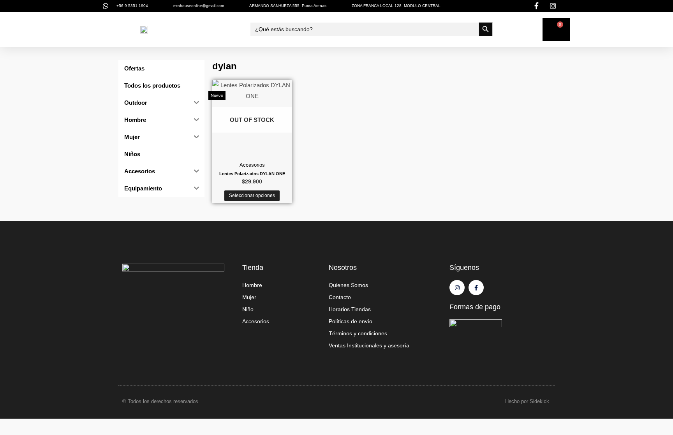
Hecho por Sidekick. (528, 401)
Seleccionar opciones (252, 195)
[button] (121, 29)
